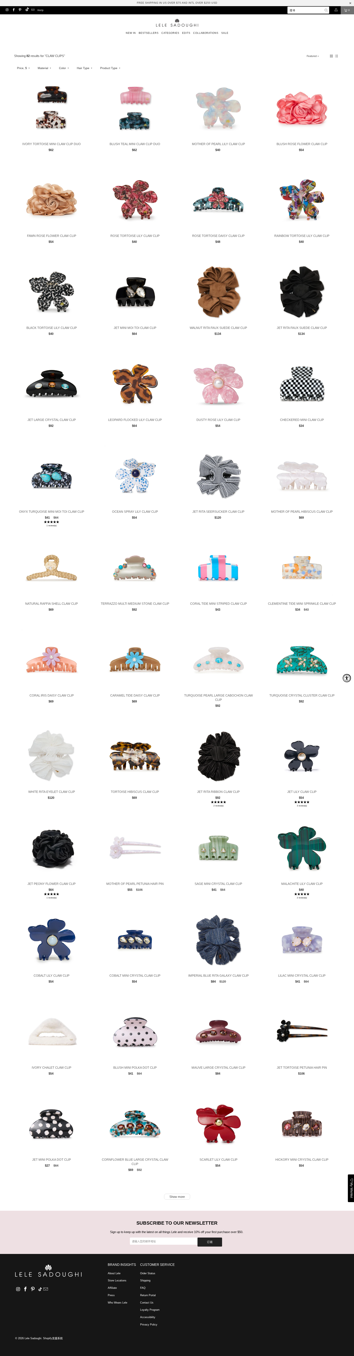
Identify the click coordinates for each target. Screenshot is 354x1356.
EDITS (186, 33)
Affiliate (112, 1287)
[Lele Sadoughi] (177, 22)
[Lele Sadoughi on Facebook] (13, 10)
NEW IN (131, 33)
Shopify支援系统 (53, 1338)
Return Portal (148, 1295)
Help (40, 10)
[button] (331, 56)
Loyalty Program (150, 1309)
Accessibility (147, 1317)
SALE (224, 33)
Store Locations (117, 1280)
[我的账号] (336, 10)
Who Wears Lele (117, 1302)
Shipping (145, 1280)
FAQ (142, 1287)
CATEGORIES (170, 33)
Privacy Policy (148, 1324)
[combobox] (308, 10)
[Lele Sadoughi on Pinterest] (20, 10)
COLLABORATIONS (205, 33)
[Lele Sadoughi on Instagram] (7, 10)
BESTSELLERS (149, 33)
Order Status (147, 1273)
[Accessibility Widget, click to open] (347, 678)
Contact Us (146, 1302)
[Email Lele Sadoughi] (32, 10)
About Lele (114, 1273)
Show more (177, 1196)
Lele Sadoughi (33, 1338)
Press (111, 1295)
